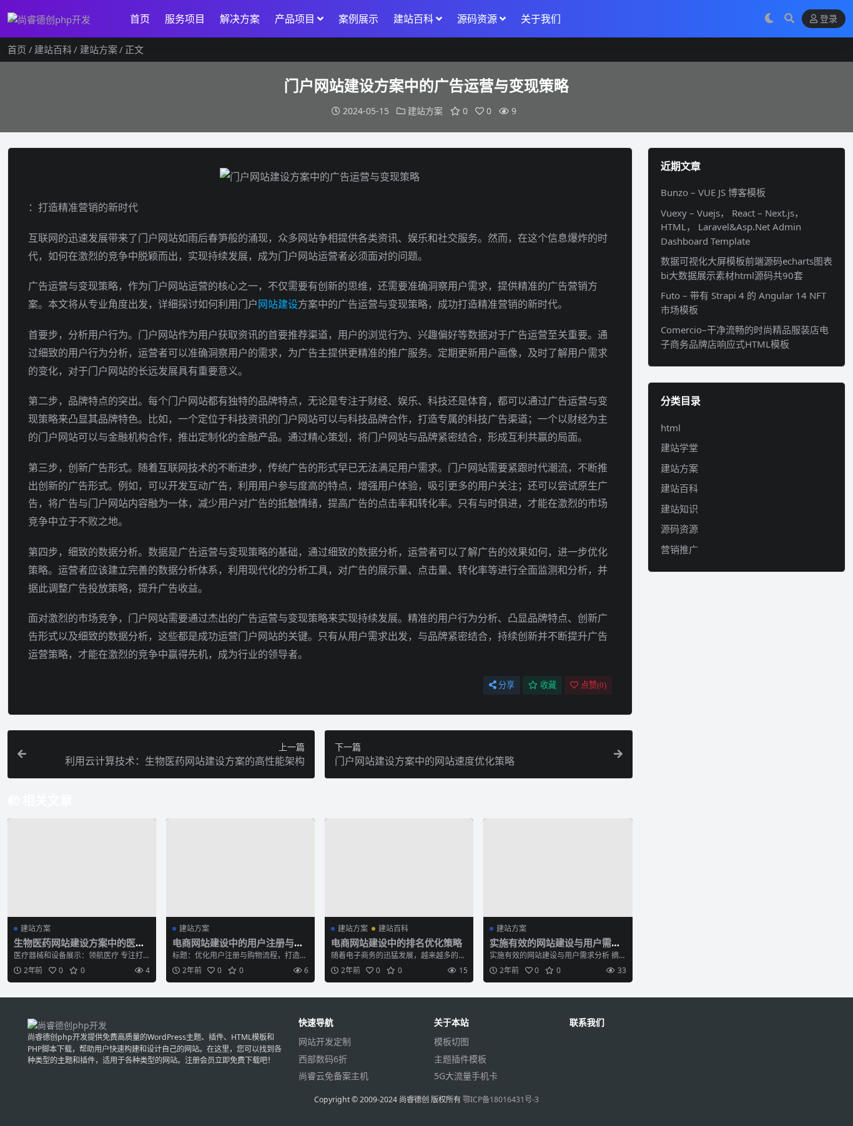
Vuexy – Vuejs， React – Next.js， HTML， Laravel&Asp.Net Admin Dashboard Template (732, 227)
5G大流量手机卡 (466, 1076)
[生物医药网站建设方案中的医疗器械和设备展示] (81, 868)
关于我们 (541, 19)
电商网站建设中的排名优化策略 (396, 942)
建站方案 (98, 49)
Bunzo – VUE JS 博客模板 (713, 192)
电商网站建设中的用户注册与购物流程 (237, 948)
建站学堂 (679, 447)
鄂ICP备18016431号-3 (501, 1099)
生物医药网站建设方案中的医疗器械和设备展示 (79, 948)
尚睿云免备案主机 (333, 1076)
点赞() (593, 685)
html (671, 427)
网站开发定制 (324, 1041)
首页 (140, 19)
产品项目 (295, 19)
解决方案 (240, 19)
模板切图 (451, 1041)
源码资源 (477, 19)
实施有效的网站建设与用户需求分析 (555, 948)
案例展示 (358, 19)
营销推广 (679, 549)
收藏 (548, 685)
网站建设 (278, 304)
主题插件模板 (460, 1059)
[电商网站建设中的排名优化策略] (399, 868)
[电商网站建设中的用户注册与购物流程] (240, 868)
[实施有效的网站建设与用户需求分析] (557, 868)
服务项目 (185, 19)
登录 (828, 19)
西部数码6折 (322, 1059)
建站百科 (413, 19)
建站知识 (679, 508)
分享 (506, 685)
